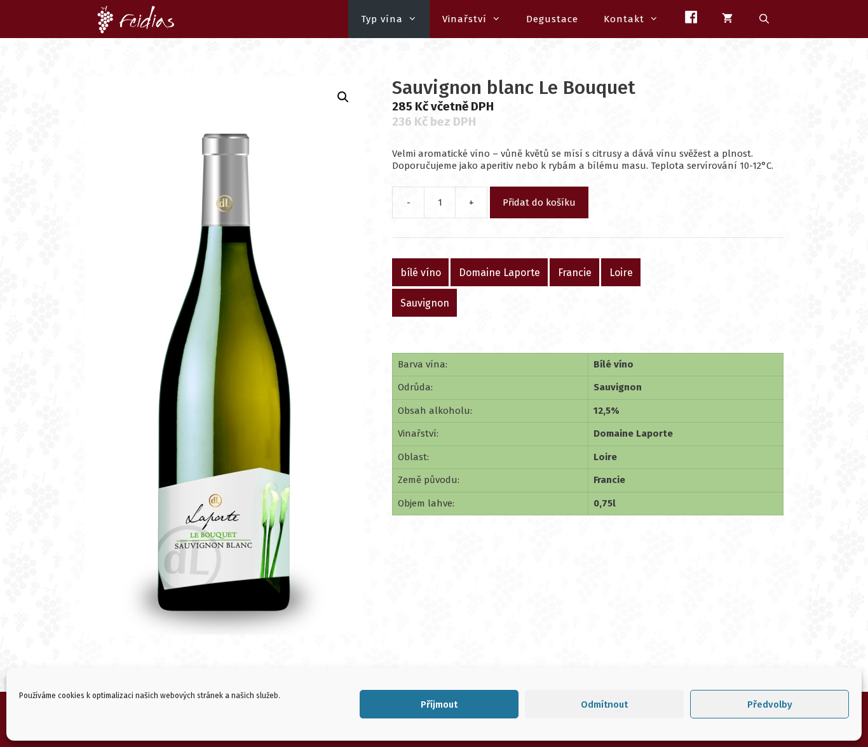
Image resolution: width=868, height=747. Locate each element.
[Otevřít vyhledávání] (764, 19)
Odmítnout (604, 704)
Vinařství (464, 19)
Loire (621, 272)
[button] (343, 97)
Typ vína (382, 19)
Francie (575, 272)
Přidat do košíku (539, 202)
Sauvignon (424, 302)
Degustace (552, 19)
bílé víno (420, 272)
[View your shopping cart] (727, 19)
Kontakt (624, 19)
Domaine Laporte (499, 272)
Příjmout (439, 704)
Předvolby (769, 704)
